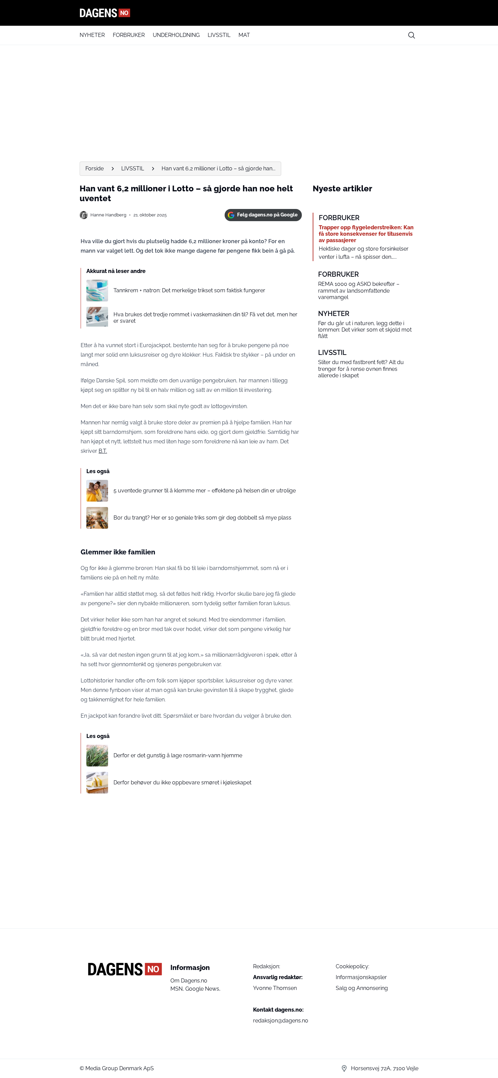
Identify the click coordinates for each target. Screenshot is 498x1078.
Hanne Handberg (108, 214)
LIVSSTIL (219, 35)
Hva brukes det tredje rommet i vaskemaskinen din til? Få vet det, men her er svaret (205, 317)
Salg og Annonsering (362, 988)
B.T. (103, 451)
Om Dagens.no (188, 980)
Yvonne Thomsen (275, 988)
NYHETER (92, 35)
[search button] (411, 35)
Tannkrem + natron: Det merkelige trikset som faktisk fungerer (189, 290)
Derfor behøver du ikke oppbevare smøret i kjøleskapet (182, 782)
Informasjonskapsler (361, 977)
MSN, (177, 989)
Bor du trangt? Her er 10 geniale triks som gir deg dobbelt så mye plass (202, 517)
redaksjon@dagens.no (280, 1020)
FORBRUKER (129, 35)
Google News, (203, 989)
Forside (94, 168)
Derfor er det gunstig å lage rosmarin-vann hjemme (177, 755)
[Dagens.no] (249, 12)
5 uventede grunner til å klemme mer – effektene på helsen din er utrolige (204, 490)
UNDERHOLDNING (176, 35)
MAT (244, 35)
